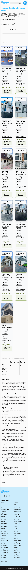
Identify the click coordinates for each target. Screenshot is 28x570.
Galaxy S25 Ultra (17, 540)
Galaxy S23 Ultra (4, 549)
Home (2, 41)
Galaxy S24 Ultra (17, 545)
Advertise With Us (17, 511)
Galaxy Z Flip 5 (4, 555)
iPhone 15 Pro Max (18, 521)
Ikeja (3, 430)
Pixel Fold (16, 538)
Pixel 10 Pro (3, 535)
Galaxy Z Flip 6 (17, 554)
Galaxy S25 (16, 542)
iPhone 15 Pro (4, 523)
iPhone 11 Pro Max (5, 531)
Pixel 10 (15, 535)
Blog (15, 504)
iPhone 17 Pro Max (18, 513)
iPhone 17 (3, 516)
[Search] (20, 3)
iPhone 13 (3, 528)
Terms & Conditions (5, 506)
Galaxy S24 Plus (4, 547)
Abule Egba (4, 24)
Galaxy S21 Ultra (4, 552)
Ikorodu (4, 439)
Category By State (17, 507)
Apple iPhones (4, 513)
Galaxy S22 (16, 550)
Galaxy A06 (3, 557)
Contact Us (3, 507)
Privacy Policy (4, 502)
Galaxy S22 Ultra (4, 550)
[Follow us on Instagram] (5, 496)
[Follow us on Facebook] (2, 496)
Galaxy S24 (16, 547)
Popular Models (17, 509)
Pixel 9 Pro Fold (4, 537)
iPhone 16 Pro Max (18, 518)
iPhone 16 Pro (4, 519)
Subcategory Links (5, 509)
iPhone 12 (16, 528)
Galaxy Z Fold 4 (4, 545)
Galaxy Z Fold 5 (17, 543)
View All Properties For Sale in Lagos (8, 19)
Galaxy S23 (16, 549)
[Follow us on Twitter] (8, 496)
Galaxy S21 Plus (17, 552)
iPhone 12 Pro (17, 516)
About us (16, 502)
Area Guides (3, 511)
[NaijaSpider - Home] (5, 492)
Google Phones (4, 533)
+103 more (12, 24)
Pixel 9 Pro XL (16, 537)
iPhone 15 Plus (17, 523)
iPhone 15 (3, 525)
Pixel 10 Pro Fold (17, 533)
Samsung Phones (4, 540)
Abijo (21, 23)
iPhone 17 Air (16, 514)
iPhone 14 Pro (4, 526)
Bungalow (4, 374)
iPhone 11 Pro (17, 530)
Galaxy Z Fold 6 (4, 543)
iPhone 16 (3, 521)
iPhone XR (16, 531)
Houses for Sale (14, 41)
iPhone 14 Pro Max (18, 525)
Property (7, 41)
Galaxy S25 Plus (4, 542)
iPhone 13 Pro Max (5, 518)
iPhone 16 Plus (17, 519)
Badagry (13, 439)
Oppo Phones (17, 557)
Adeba (7, 24)
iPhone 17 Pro (4, 514)
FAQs (2, 504)
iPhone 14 (16, 526)
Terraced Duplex (5, 371)
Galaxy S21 (3, 554)
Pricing (15, 506)
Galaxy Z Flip (16, 555)
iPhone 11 (3, 530)
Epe (7, 439)
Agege (3, 433)
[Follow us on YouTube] (12, 496)
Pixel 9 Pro (3, 538)
